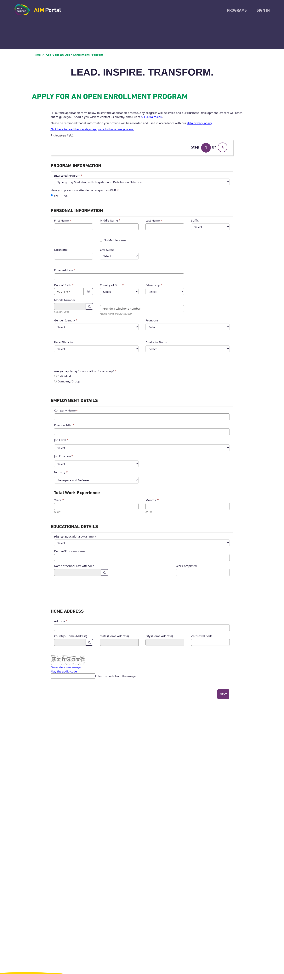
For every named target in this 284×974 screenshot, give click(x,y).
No (56, 195)
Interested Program (67, 175)
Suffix (195, 220)
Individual (64, 376)
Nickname (60, 250)
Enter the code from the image (115, 676)
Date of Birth (62, 285)
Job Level (60, 440)
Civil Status (107, 250)
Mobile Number (64, 300)
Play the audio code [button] (64, 671)
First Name (61, 220)
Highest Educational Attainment (75, 536)
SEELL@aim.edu (151, 117)
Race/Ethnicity (63, 342)
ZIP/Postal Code (201, 636)
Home (36, 55)
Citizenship (152, 285)
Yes (65, 195)
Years (57, 500)
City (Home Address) (159, 636)
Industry (59, 472)
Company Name (65, 410)
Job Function (62, 456)
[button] (88, 291)
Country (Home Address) (70, 636)
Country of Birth (110, 285)
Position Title (62, 425)
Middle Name (109, 220)
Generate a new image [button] (66, 667)
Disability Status (156, 342)
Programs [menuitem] (237, 10)
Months (150, 500)
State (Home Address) (114, 636)
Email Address (63, 270)
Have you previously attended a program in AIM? (83, 190)
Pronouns (151, 320)
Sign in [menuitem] (263, 10)
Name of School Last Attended (74, 566)
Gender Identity (64, 320)
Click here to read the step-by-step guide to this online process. (92, 129)
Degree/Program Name (69, 551)
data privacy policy (199, 123)
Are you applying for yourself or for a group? (84, 371)
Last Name (152, 220)
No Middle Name (115, 240)
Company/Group (69, 381)
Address (59, 621)
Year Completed (186, 566)
